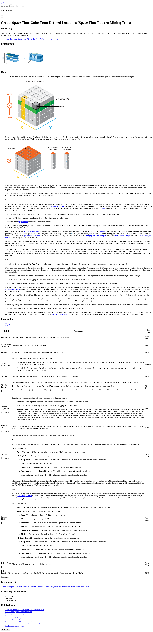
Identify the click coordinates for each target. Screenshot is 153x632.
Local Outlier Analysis (13, 616)
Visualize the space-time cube (15, 620)
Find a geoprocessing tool (14, 626)
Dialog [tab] (7, 324)
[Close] (2, 15)
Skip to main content (8, 2)
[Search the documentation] (23, 6)
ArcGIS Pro (5, 4)
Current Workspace (8, 587)
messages (102, 231)
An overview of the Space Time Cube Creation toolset (24, 610)
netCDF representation (31, 231)
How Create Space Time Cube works (18, 612)
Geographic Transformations (60, 587)
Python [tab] (7, 326)
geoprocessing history (32, 236)
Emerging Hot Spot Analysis (15, 614)
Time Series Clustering (13, 618)
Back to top (5, 630)
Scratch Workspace (22, 587)
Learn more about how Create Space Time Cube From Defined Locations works (29, 39)
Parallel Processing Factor (61, 314)
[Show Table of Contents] (2, 17)
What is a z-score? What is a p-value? (18, 622)
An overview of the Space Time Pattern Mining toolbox (25, 624)
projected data (23, 222)
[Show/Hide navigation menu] (11, 4)
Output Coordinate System (39, 587)
